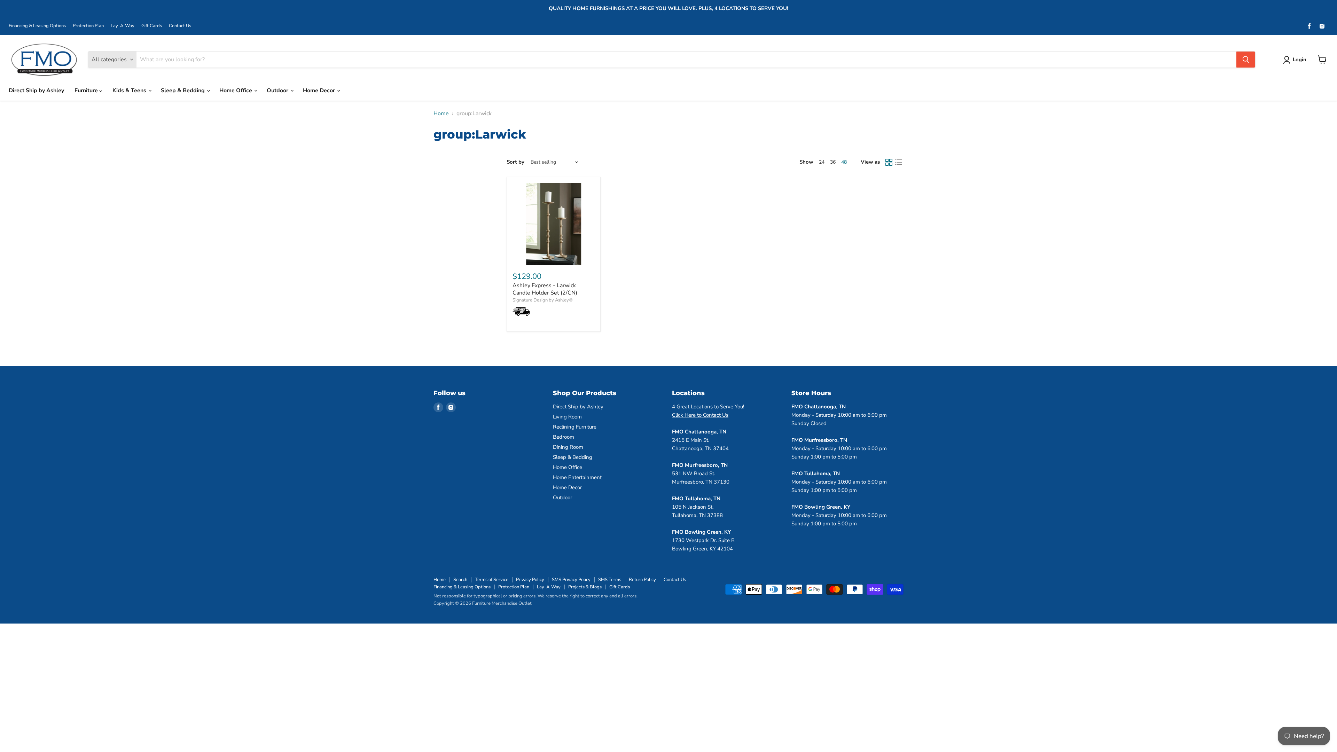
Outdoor (278, 90)
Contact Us (180, 26)
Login (1299, 59)
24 (821, 162)
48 (844, 162)
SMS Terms (609, 580)
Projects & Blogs (585, 587)
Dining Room (568, 447)
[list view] (899, 162)
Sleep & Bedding (183, 90)
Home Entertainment (577, 477)
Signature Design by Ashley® (543, 300)
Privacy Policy (530, 580)
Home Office (236, 90)
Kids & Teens (130, 90)
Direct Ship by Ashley (36, 90)
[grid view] (889, 162)
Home (441, 113)
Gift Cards (151, 26)
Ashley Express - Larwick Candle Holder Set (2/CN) (545, 289)
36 (833, 162)
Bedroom (563, 436)
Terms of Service (491, 580)
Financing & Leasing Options (37, 26)
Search (460, 580)
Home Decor (319, 90)
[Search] (1245, 60)
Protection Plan (88, 26)
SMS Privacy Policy (571, 580)
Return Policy (642, 580)
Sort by (515, 162)
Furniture (87, 90)
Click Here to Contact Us (700, 415)
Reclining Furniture (574, 426)
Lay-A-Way (122, 26)
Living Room (567, 416)
